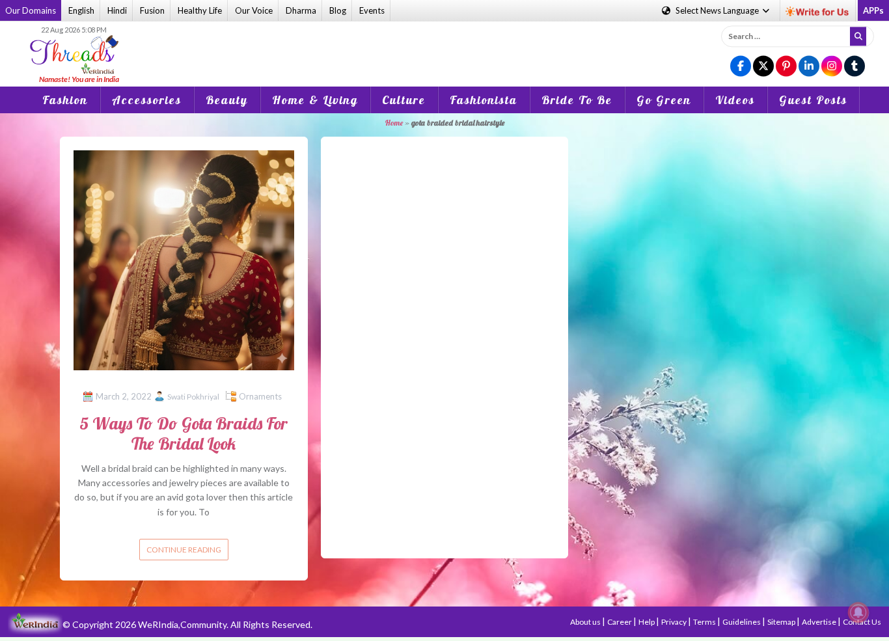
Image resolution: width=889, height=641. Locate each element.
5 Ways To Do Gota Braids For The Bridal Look (183, 433)
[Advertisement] (444, 44)
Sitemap (782, 622)
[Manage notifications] (858, 612)
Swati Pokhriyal (193, 397)
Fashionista (483, 99)
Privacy (674, 622)
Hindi (117, 10)
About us (586, 622)
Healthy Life (200, 10)
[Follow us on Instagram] (831, 66)
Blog (337, 10)
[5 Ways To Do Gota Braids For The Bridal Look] (184, 259)
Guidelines (742, 622)
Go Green (663, 99)
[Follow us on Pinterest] (786, 66)
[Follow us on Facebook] (740, 66)
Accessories (147, 99)
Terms (705, 622)
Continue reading (183, 549)
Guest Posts (813, 99)
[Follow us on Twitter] (763, 66)
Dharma (301, 10)
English (81, 10)
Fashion (65, 99)
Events (372, 10)
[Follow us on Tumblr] (854, 66)
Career (620, 622)
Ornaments (260, 396)
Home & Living (315, 99)
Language (718, 10)
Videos (735, 99)
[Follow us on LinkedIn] (809, 66)
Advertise (820, 622)
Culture (404, 99)
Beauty (227, 99)
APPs (873, 10)
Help (647, 622)
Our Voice (254, 10)
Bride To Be (576, 99)
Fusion (152, 10)
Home (394, 123)
